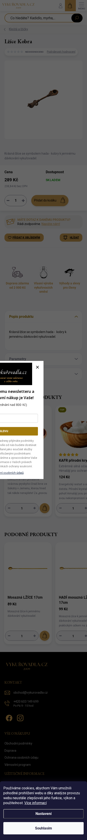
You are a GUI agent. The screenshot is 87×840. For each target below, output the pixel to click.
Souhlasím (43, 828)
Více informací (35, 803)
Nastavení (43, 814)
